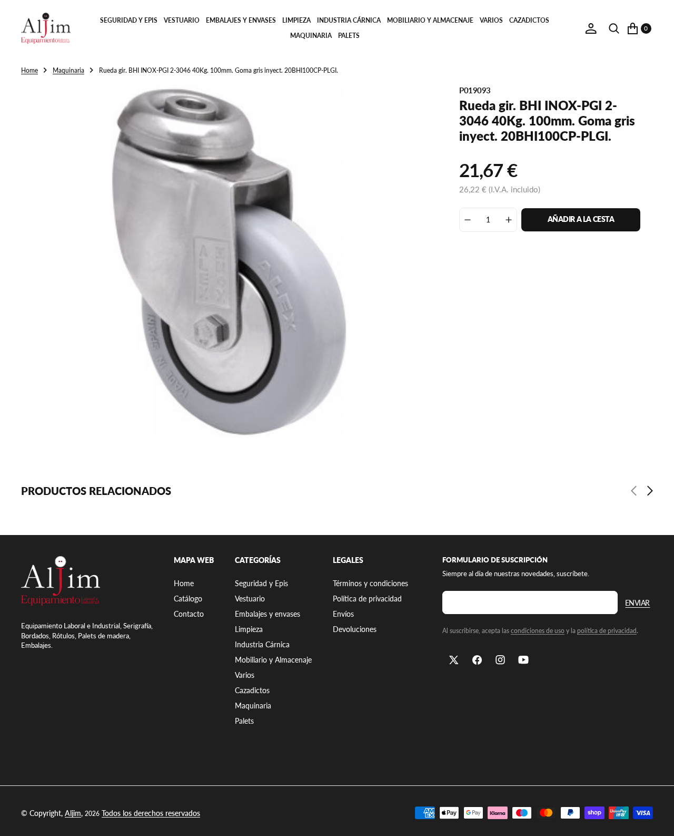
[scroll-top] (656, 818)
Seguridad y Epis (128, 20)
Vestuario (182, 20)
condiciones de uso (537, 631)
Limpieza (296, 20)
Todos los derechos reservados (151, 813)
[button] (590, 28)
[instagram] (500, 660)
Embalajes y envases (241, 20)
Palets (349, 36)
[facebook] (477, 660)
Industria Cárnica (349, 20)
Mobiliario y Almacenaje (430, 20)
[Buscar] (614, 28)
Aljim (73, 813)
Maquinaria (311, 36)
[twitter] (453, 660)
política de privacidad (607, 631)
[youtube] (523, 660)
